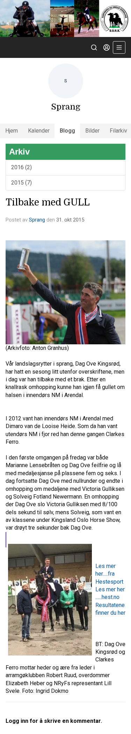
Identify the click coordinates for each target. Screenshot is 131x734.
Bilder (92, 130)
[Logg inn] (106, 47)
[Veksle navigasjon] (119, 47)
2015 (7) (21, 182)
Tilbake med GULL (48, 202)
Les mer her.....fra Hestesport (109, 574)
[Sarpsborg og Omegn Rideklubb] (65, 18)
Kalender (39, 130)
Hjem (11, 130)
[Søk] (94, 47)
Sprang (37, 220)
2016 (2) (21, 167)
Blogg (67, 130)
